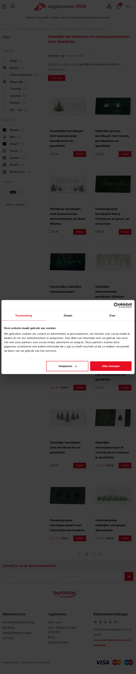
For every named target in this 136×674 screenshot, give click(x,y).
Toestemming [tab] (23, 315)
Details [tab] (68, 315)
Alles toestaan (111, 365)
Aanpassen (65, 365)
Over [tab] (112, 315)
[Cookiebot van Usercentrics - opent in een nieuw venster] (116, 305)
